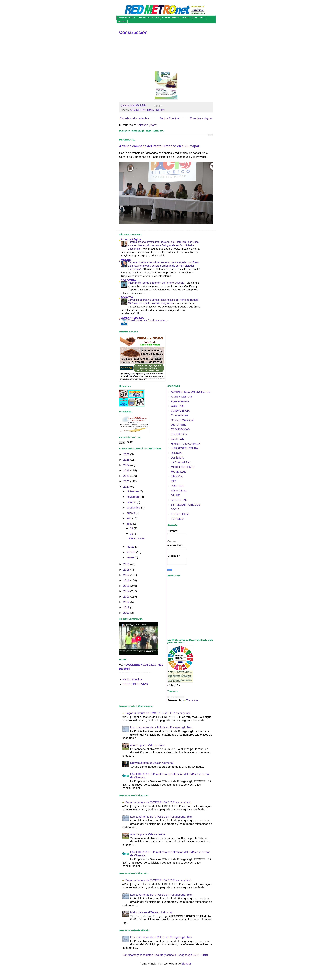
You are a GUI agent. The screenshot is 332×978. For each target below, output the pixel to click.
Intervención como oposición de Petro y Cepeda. (156, 282)
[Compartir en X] (158, 106)
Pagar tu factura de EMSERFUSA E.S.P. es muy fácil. (158, 713)
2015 (126, 585)
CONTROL (177, 405)
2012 (126, 602)
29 (132, 528)
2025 (126, 459)
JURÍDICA (177, 457)
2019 (126, 564)
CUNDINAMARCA (170, 18)
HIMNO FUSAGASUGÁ (185, 443)
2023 (126, 470)
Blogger (186, 963)
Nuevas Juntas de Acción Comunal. (152, 762)
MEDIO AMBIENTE (183, 467)
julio (129, 518)
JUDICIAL (177, 452)
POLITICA (177, 485)
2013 (126, 596)
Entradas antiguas (201, 118)
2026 (126, 454)
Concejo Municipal (182, 420)
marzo (131, 546)
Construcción (133, 32)
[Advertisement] (166, 51)
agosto (131, 512)
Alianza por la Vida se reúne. (148, 745)
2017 (126, 575)
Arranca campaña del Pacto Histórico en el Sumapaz (159, 146)
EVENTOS (177, 438)
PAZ (173, 481)
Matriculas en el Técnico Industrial (151, 912)
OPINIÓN (177, 476)
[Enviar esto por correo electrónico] (154, 106)
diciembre (133, 491)
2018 (126, 569)
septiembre (134, 507)
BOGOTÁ (186, 18)
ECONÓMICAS (180, 429)
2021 (126, 481)
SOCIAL (176, 509)
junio (130, 523)
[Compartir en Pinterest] (161, 106)
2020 (126, 486)
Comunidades (179, 415)
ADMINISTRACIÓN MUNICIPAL (148, 110)
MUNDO (122, 21)
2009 (126, 612)
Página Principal (169, 118)
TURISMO (177, 518)
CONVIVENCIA (180, 410)
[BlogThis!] (156, 106)
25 (132, 533)
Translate (192, 700)
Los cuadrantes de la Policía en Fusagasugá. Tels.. (161, 727)
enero (131, 557)
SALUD (175, 495)
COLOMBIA (199, 18)
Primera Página (131, 239)
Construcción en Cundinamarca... (147, 320)
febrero (131, 552)
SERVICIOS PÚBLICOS (185, 504)
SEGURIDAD (179, 499)
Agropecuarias (180, 401)
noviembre (133, 496)
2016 (126, 580)
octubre (132, 502)
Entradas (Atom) (147, 124)
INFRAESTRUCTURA (184, 448)
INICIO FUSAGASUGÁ (149, 18)
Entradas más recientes (134, 118)
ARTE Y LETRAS (181, 396)
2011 (126, 607)
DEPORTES (178, 424)
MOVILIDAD (178, 471)
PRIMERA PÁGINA (126, 18)
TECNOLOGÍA (180, 514)
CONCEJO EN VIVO (135, 684)
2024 (126, 465)
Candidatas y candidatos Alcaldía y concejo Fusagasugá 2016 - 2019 (165, 954)
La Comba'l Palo (181, 462)
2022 (126, 475)
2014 (126, 591)
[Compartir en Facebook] (159, 106)
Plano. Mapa (178, 490)
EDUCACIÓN (179, 434)
